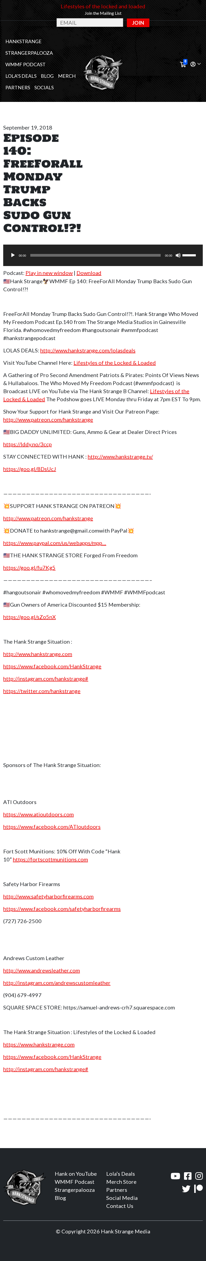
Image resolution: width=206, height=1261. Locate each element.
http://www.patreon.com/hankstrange (48, 419)
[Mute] (178, 255)
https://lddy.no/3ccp (27, 444)
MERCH (67, 76)
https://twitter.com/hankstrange (41, 691)
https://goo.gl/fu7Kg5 (29, 567)
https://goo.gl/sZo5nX (29, 617)
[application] (103, 255)
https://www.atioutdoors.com (38, 814)
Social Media (122, 1197)
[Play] (13, 255)
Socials (44, 87)
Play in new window (49, 273)
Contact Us (119, 1206)
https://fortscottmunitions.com (50, 859)
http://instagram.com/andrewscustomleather (57, 982)
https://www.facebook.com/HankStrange (52, 666)
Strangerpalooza (29, 53)
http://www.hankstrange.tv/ (120, 456)
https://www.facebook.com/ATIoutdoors (52, 826)
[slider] (189, 255)
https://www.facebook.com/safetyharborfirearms (62, 908)
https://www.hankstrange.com (39, 1044)
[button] (195, 64)
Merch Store (121, 1181)
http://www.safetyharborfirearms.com (48, 896)
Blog (47, 76)
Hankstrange (23, 41)
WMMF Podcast (25, 64)
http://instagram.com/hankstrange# (45, 678)
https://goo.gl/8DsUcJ (29, 469)
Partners (17, 87)
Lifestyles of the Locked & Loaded (114, 362)
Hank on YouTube (76, 1173)
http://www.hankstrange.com (37, 654)
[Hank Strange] (103, 64)
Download (88, 273)
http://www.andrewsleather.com (41, 970)
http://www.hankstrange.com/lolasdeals (87, 350)
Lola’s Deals (20, 76)
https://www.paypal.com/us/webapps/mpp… (54, 543)
